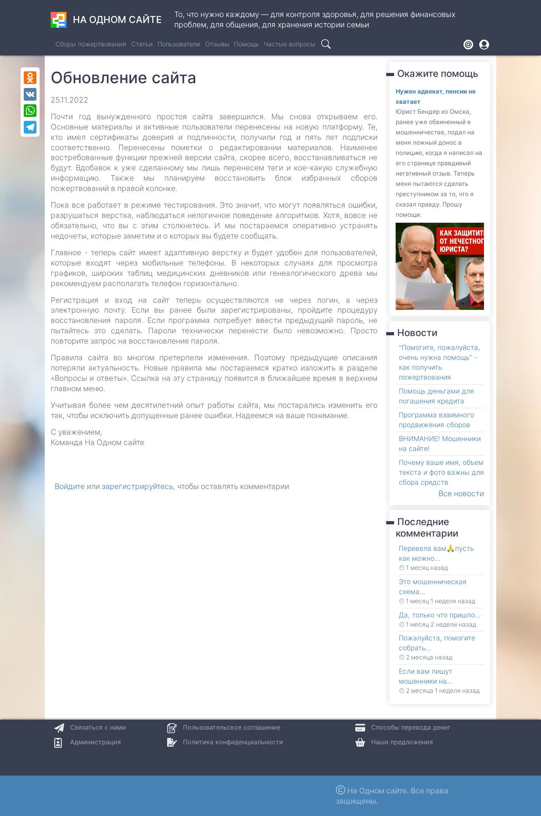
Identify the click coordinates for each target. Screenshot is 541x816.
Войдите (70, 486)
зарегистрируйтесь (137, 486)
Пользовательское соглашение (231, 727)
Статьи (142, 44)
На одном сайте (117, 19)
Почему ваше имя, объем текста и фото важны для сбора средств (441, 472)
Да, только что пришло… (439, 615)
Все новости (461, 493)
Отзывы (217, 44)
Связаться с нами (98, 727)
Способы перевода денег (410, 727)
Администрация (95, 742)
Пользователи (179, 44)
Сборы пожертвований (90, 44)
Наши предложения (402, 742)
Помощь (246, 44)
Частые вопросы (289, 44)
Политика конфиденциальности (233, 742)
